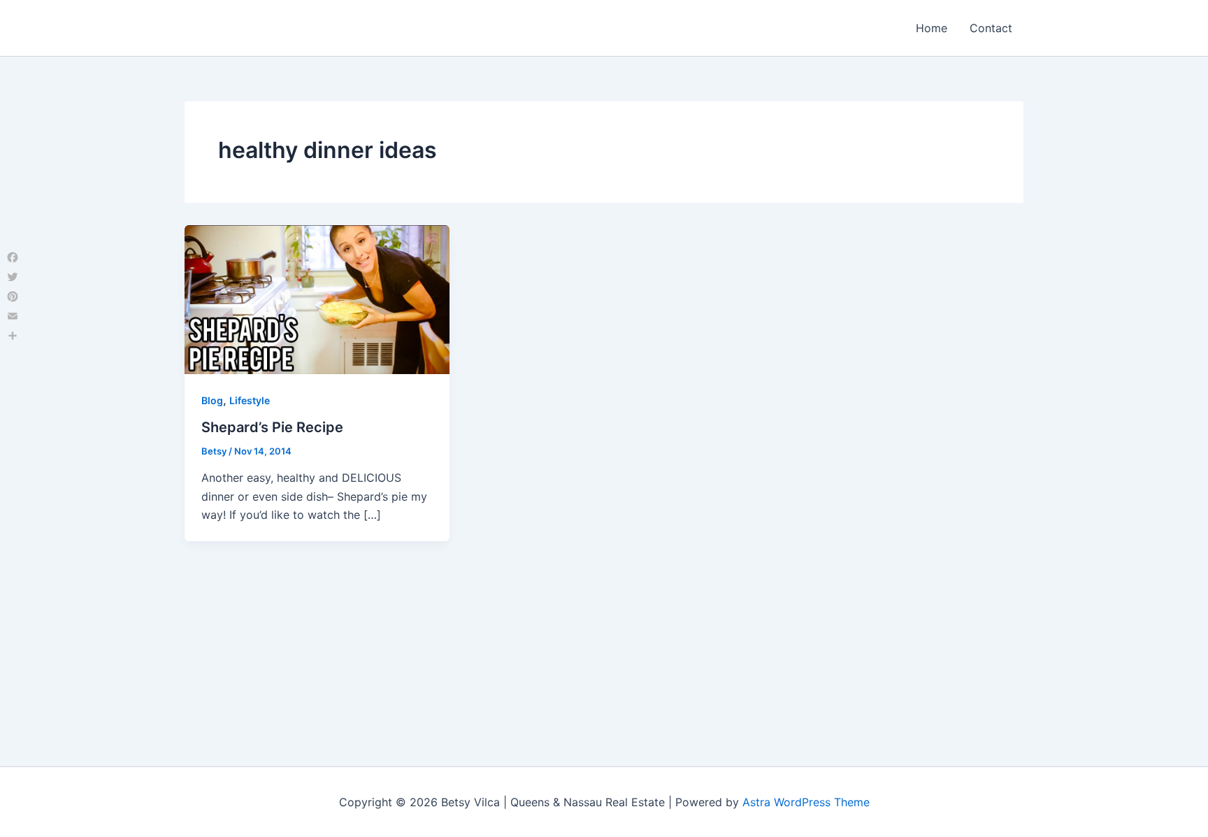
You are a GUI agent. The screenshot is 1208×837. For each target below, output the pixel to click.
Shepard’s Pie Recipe (272, 427)
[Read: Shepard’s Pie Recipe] (317, 299)
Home (931, 28)
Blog (212, 400)
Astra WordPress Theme (806, 802)
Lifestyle (249, 400)
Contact (991, 28)
